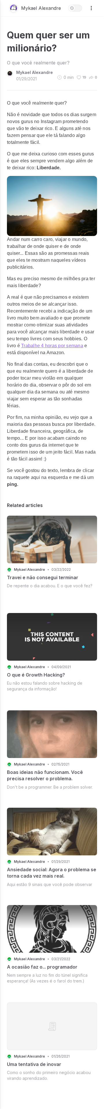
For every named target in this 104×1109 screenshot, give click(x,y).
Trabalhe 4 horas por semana (52, 345)
